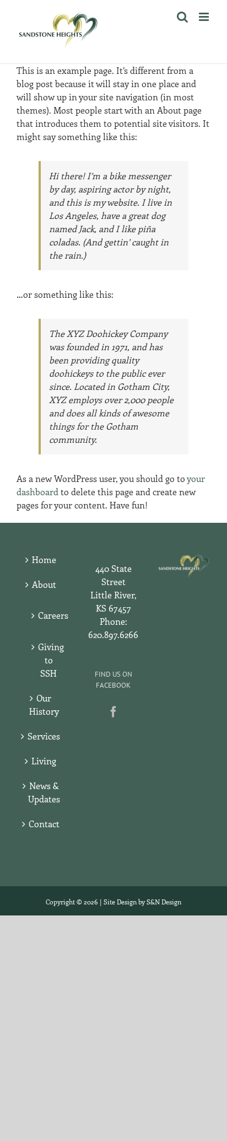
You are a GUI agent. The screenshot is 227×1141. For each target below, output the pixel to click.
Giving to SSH (48, 660)
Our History (44, 704)
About (44, 584)
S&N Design (164, 901)
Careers (48, 615)
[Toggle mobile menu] (204, 17)
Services (44, 736)
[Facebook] (113, 711)
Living (43, 761)
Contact (44, 823)
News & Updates (44, 792)
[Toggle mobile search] (182, 17)
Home (44, 559)
